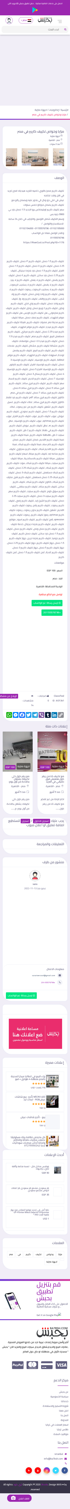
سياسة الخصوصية (59, 1396)
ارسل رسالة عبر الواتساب (46, 603)
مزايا (60, 1254)
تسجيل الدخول (41, 821)
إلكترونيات (54, 110)
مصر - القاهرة (54, 140)
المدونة (64, 1420)
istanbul (59, 1454)
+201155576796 (52, 612)
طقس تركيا (62, 1429)
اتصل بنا (64, 1415)
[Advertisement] (35, 68)
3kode (44, 1484)
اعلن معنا (63, 1410)
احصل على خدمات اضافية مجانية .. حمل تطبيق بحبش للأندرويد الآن (35, 3)
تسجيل (25, 821)
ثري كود (17, 1484)
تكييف (38, 1254)
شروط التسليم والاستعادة (55, 1406)
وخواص (49, 1254)
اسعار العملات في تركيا (57, 1424)
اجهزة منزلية (41, 110)
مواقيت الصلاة (60, 1434)
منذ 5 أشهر (47, 792)
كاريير (28, 1254)
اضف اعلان (23, 1498)
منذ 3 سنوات (55, 144)
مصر (25, 20)
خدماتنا (64, 1401)
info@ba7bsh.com (53, 1458)
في (19, 1254)
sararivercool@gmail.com (43, 975)
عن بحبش (63, 1392)
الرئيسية (64, 110)
